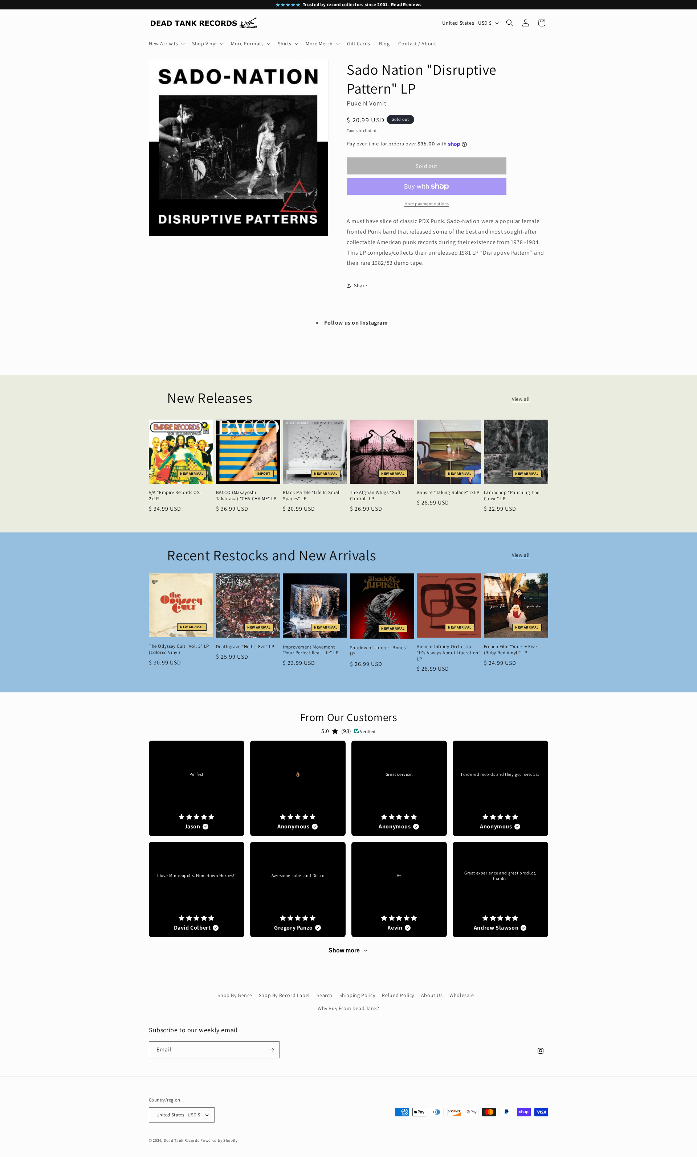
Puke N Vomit (366, 103)
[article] (196, 788)
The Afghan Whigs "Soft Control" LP (375, 496)
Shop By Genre (234, 995)
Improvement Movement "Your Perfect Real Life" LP (310, 650)
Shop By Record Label (284, 995)
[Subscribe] (271, 1049)
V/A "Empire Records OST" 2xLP (176, 496)
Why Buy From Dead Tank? (348, 1008)
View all (521, 399)
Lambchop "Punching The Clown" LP (511, 496)
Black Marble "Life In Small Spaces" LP (312, 496)
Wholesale (461, 995)
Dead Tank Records (182, 1140)
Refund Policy (398, 995)
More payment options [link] (426, 203)
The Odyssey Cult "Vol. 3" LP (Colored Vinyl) (179, 649)
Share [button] (360, 285)
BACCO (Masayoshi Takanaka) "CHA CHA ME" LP (246, 496)
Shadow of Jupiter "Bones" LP (379, 651)
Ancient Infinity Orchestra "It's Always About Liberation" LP (448, 653)
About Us (432, 995)
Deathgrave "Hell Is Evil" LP (245, 647)
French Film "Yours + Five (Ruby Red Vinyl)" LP (510, 650)
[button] (166, 43)
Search (325, 995)
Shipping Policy (357, 995)
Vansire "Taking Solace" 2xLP (448, 492)
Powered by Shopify (219, 1140)
